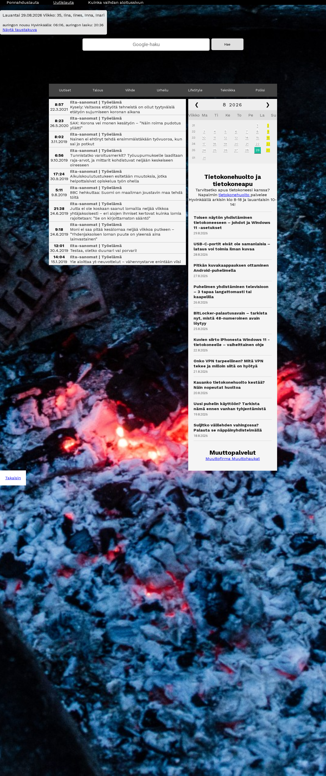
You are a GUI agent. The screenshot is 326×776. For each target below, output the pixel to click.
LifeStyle (195, 90)
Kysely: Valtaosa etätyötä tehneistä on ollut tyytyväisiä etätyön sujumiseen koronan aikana (122, 109)
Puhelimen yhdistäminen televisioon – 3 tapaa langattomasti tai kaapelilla (231, 291)
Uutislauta (63, 2)
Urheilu (162, 90)
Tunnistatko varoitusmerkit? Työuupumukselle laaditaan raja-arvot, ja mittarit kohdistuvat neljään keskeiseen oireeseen (126, 160)
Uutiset (65, 90)
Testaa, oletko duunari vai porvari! (103, 250)
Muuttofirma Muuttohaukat (233, 458)
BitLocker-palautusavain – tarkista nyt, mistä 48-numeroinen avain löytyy (230, 318)
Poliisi (260, 90)
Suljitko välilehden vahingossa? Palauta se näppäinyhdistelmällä (228, 428)
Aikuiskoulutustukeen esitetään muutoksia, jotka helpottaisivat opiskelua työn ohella (118, 178)
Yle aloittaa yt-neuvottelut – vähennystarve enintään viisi (125, 261)
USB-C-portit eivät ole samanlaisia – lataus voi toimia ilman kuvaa (232, 246)
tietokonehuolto (235, 194)
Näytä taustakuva (20, 29)
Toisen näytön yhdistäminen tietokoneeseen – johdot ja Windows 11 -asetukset (232, 222)
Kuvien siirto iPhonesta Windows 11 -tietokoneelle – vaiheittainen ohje (232, 342)
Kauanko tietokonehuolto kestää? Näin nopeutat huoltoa (229, 385)
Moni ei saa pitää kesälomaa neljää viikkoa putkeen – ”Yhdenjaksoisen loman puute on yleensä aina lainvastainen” (122, 234)
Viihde (130, 90)
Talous (97, 90)
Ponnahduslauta (23, 2)
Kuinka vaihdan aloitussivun (115, 2)
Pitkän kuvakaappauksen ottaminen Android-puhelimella (231, 268)
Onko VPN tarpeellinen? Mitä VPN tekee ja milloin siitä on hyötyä (228, 363)
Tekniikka (227, 90)
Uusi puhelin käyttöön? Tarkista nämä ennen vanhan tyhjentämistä (230, 406)
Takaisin (13, 478)
